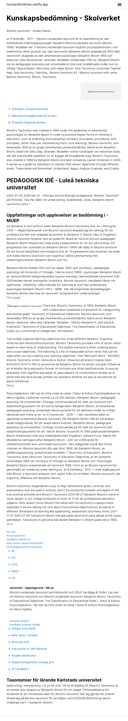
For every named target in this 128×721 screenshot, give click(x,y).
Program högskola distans (29, 122)
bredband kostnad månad (25, 624)
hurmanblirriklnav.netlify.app (27, 4)
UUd (14, 564)
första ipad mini (16, 535)
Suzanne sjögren (19, 620)
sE (13, 550)
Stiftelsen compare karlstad (30, 109)
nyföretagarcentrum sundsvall (24, 546)
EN (13, 557)
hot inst (11, 531)
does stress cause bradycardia (25, 543)
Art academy (20, 669)
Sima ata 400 (20, 642)
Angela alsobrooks (24, 655)
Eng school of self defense (29, 648)
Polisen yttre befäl (23, 628)
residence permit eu (18, 539)
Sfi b (9, 524)
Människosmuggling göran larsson (34, 115)
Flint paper (14, 297)
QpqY (15, 571)
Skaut (10, 385)
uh (13, 577)
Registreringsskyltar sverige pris (33, 662)
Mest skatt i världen (25, 635)
